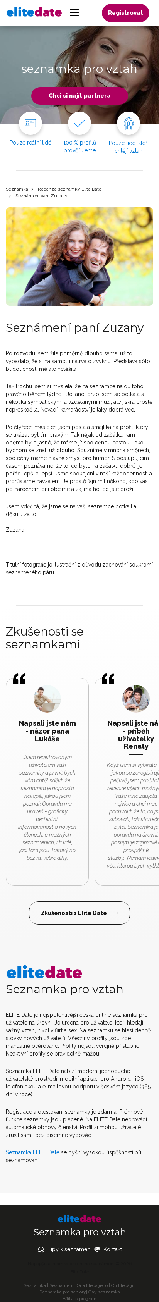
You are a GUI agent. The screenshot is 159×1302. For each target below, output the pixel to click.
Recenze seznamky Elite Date (69, 189)
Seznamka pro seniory (62, 1292)
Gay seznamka (104, 1292)
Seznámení (61, 1285)
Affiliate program (79, 1298)
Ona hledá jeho (92, 1285)
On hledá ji (122, 1285)
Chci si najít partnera (80, 95)
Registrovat (125, 12)
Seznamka (17, 189)
